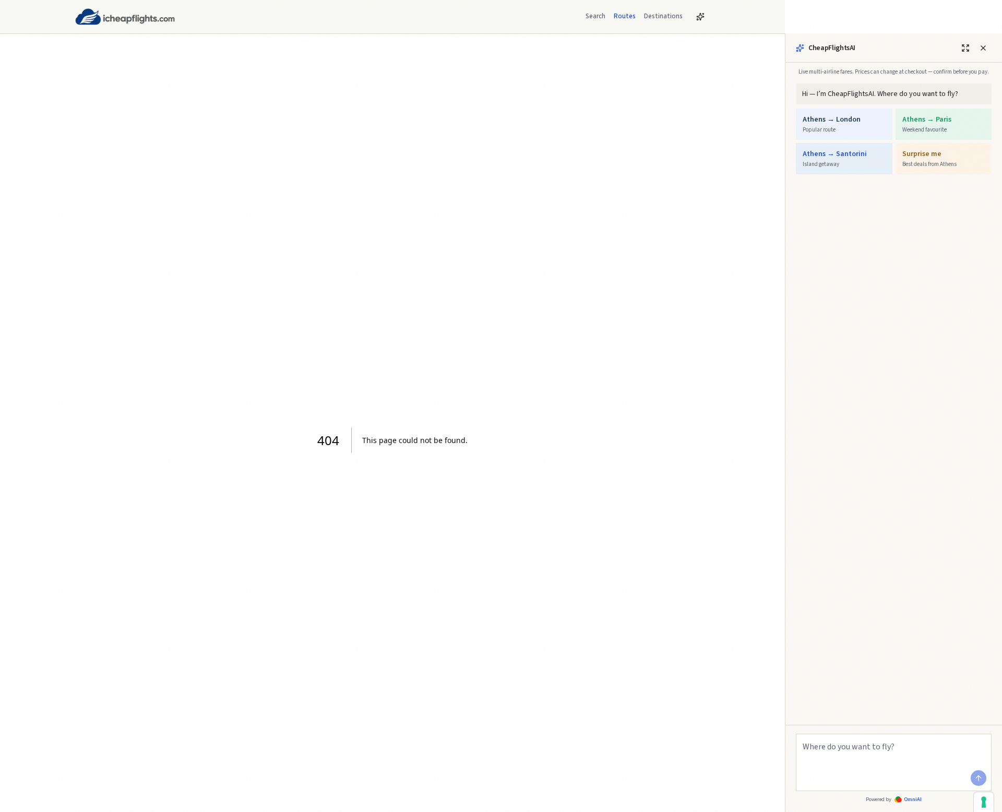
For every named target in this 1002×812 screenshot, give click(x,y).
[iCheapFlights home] (125, 16)
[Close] (983, 48)
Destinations (663, 16)
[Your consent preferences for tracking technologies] (984, 802)
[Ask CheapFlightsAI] (700, 16)
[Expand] (965, 48)
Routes (625, 16)
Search (595, 16)
